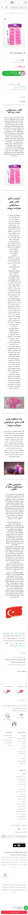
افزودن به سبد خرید (14, 912)
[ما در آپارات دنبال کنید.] (19, 829)
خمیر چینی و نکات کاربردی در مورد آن (22, 805)
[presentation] (2, 683)
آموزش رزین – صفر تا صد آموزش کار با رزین (21, 815)
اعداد (21, 89)
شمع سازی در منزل (22, 751)
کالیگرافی (24, 758)
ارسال (3, 836)
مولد (12, 89)
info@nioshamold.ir (16, 710)
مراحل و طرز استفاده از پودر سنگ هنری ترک (21, 778)
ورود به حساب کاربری (7, 7)
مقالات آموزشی (22, 763)
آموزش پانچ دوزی (22, 819)
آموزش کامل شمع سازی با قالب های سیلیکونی (22, 799)
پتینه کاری (23, 748)
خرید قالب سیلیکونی (14, 633)
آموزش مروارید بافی (21, 761)
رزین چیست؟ (23, 781)
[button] (5, 19)
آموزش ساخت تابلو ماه (21, 811)
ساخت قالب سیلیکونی (19, 645)
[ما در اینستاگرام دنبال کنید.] (24, 829)
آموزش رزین (23, 746)
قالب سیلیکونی (20, 13)
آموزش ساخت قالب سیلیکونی (21, 742)
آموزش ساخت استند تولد (21, 785)
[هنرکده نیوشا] (12, 2)
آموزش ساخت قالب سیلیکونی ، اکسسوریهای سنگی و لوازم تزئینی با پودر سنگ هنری (7, 740)
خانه (26, 13)
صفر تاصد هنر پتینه (21, 809)
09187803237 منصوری (17, 708)
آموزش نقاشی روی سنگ (22, 755)
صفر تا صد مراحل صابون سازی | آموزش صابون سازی (21, 791)
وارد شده (13, 664)
